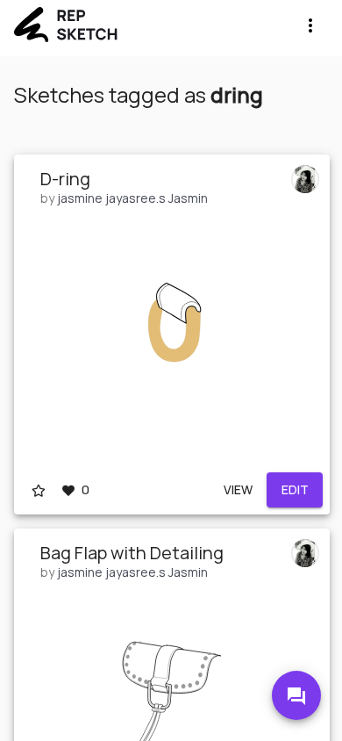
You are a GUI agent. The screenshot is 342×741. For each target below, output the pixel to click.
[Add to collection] (38, 489)
